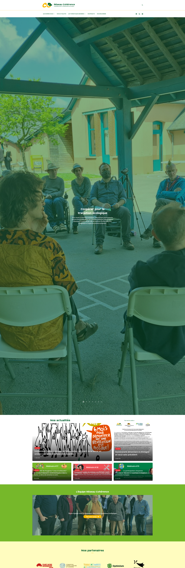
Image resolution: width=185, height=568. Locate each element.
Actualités (37, 448)
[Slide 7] (101, 401)
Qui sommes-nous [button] (48, 13)
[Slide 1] (83, 402)
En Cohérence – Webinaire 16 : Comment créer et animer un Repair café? (92, 474)
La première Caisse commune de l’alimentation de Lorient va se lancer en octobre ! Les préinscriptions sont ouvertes (68, 452)
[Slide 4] (92, 401)
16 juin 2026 (117, 478)
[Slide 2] (86, 401)
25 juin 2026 (36, 478)
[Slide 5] (95, 401)
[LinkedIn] (139, 14)
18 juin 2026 (77, 478)
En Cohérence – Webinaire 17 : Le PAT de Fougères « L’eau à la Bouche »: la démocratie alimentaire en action (50, 474)
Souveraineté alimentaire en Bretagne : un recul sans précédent (132, 453)
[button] (142, 5)
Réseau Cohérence (64, 4)
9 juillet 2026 (118, 458)
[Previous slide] (2, 216)
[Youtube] (142, 14)
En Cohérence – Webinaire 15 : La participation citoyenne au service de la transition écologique (133, 474)
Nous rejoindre (101, 13)
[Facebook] (136, 14)
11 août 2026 (37, 457)
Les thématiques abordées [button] (76, 13)
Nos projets (91, 13)
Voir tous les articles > (129, 420)
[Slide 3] (89, 401)
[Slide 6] (98, 401)
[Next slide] (183, 216)
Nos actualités (61, 13)
